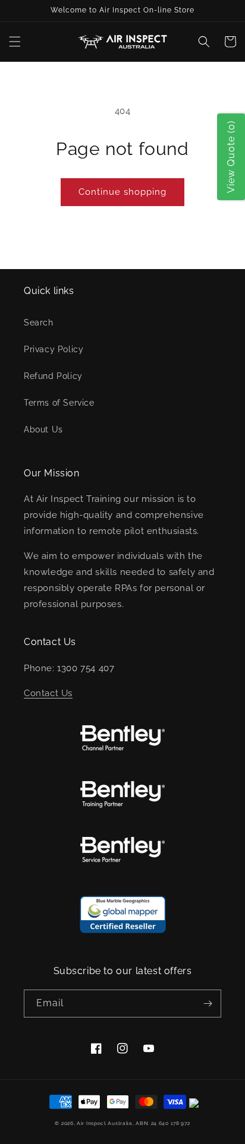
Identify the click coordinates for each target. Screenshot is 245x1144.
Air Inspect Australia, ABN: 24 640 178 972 (133, 1123)
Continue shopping (122, 192)
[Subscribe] (207, 1003)
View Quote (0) (231, 157)
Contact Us (48, 693)
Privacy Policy (53, 349)
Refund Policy (53, 376)
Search (39, 322)
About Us (43, 429)
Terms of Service (59, 402)
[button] (15, 42)
